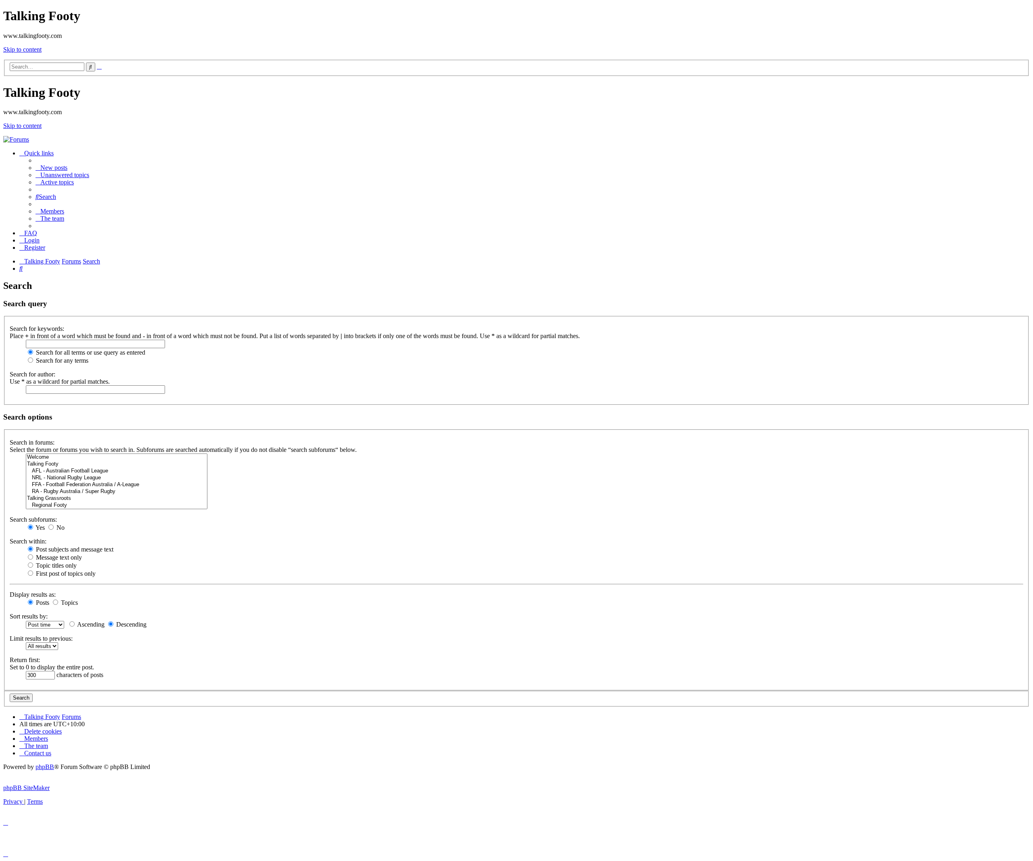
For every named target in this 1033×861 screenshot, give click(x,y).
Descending (130, 624)
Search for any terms (61, 360)
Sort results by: (29, 616)
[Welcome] (116, 457)
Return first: (25, 659)
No (60, 527)
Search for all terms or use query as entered (89, 352)
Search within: (28, 541)
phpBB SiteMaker (26, 787)
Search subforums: (33, 519)
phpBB (45, 766)
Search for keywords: (37, 328)
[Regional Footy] (116, 505)
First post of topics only (65, 573)
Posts (41, 602)
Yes (39, 527)
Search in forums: (32, 442)
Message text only (58, 557)
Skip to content (22, 49)
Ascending (90, 624)
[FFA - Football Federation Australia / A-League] (116, 484)
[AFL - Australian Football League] (116, 471)
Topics (68, 602)
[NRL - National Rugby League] (116, 477)
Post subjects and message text (73, 549)
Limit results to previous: (41, 638)
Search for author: (32, 374)
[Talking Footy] (16, 139)
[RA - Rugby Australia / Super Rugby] (116, 491)
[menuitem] (51, 167)
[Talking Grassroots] (116, 498)
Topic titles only (55, 565)
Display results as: (33, 594)
